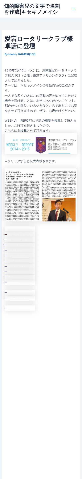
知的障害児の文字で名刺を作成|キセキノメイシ (32, 9)
